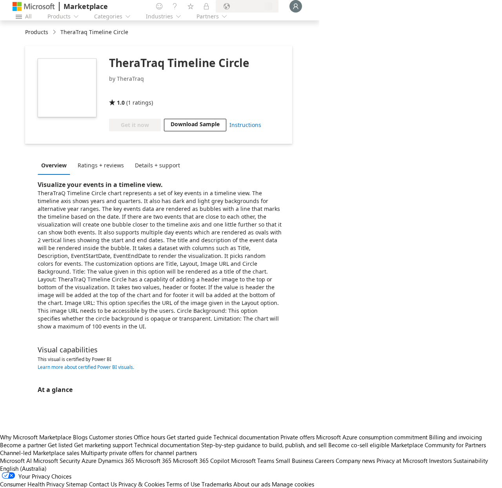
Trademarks (217, 484)
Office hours (149, 437)
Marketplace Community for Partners (438, 445)
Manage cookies (293, 484)
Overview (54, 165)
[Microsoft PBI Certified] (132, 91)
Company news (355, 460)
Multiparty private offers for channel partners (139, 453)
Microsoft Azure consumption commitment (372, 437)
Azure (89, 460)
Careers (324, 460)
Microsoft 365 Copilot (201, 460)
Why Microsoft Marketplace (35, 437)
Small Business (294, 460)
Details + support (157, 165)
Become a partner (23, 445)
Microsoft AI (16, 460)
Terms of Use (183, 484)
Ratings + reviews (101, 165)
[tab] (56, 165)
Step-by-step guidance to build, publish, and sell (264, 445)
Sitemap (76, 484)
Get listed (60, 445)
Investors (440, 460)
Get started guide (189, 437)
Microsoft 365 (153, 460)
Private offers (297, 437)
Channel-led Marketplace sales (39, 453)
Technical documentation (246, 437)
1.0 (121, 102)
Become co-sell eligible (358, 445)
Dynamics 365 (116, 460)
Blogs (80, 437)
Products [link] (36, 32)
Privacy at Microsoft (401, 460)
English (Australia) (23, 468)
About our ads (251, 484)
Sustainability (470, 460)
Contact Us (103, 484)
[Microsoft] (34, 6)
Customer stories (110, 437)
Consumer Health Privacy (32, 484)
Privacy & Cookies (141, 484)
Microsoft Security (56, 460)
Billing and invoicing (455, 437)
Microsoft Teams (252, 460)
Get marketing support (103, 445)
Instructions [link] (245, 125)
